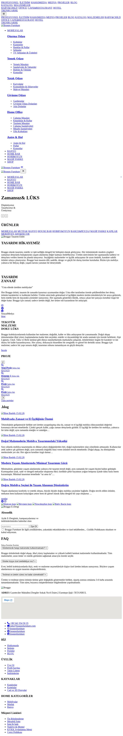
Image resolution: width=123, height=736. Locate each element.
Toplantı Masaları (21, 123)
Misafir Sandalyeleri (22, 128)
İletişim (10, 648)
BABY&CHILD (9, 8)
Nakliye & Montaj (15, 727)
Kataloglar (12, 685)
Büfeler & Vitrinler (22, 69)
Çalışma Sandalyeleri (23, 126)
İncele (4, 350)
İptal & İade (12, 724)
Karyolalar (18, 84)
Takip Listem (13, 670)
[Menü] (3, 14)
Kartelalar (11, 687)
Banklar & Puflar (21, 47)
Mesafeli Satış (13, 721)
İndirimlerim (13, 673)
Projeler (11, 651)
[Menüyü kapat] (23, 171)
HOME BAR (13, 154)
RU (9, 10)
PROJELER (63, 2)
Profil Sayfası (13, 668)
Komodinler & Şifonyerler (25, 86)
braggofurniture (17, 628)
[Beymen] (24, 504)
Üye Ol (34, 526)
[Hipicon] (8, 504)
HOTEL (57, 8)
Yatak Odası (14, 78)
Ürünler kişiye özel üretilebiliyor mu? (19, 561)
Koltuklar (17, 42)
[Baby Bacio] (62, 504)
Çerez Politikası (14, 732)
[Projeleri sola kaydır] (3, 362)
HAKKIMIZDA (39, 2)
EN (6, 10)
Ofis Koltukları (20, 131)
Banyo (10, 707)
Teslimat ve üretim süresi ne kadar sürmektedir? (24, 574)
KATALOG (7, 5)
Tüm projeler (7, 400)
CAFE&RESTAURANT (40, 8)
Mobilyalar (12, 701)
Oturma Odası (16, 36)
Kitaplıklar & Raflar (22, 120)
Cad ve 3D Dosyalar (17, 690)
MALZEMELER (22, 5)
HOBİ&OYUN (14, 156)
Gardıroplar (18, 101)
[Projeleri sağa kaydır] (3, 397)
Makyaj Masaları (21, 89)
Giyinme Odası (16, 95)
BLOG (73, 2)
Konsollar (17, 72)
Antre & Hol (15, 137)
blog (3, 316)
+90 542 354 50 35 (19, 623)
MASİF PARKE (15, 159)
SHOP (10, 162)
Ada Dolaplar (19, 106)
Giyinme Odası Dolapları (25, 103)
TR (2, 10)
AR (13, 10)
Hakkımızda (13, 645)
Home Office (14, 112)
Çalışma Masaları (21, 118)
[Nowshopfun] (42, 504)
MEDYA (52, 2)
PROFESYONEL (10, 2)
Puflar (16, 145)
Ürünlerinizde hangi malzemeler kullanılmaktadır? (24, 548)
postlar (4, 498)
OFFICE (22, 8)
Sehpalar (17, 50)
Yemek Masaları (20, 64)
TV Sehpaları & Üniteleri (25, 52)
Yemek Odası (15, 58)
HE (16, 10)
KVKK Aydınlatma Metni (19, 729)
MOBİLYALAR (15, 30)
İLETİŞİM (25, 2)
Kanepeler (18, 44)
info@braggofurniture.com (23, 626)
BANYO (11, 151)
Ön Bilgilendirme (15, 718)
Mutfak (10, 704)
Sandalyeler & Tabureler (24, 67)
